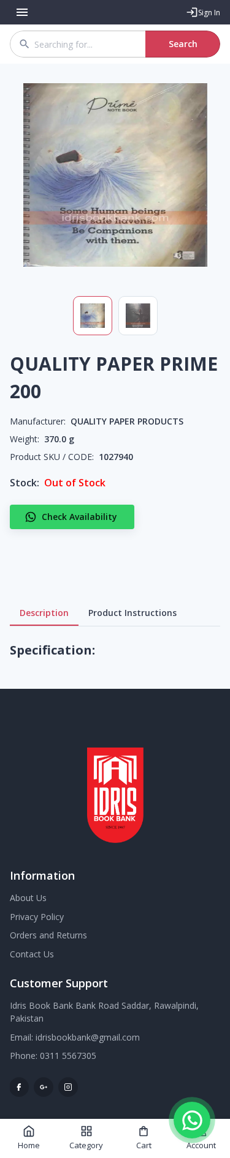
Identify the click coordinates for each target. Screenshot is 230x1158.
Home (29, 1145)
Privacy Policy (37, 916)
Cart (143, 1145)
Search (183, 44)
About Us (28, 898)
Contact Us (32, 954)
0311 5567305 (68, 1055)
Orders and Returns (48, 935)
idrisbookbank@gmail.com (88, 1037)
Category (86, 1145)
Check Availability (79, 516)
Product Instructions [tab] (132, 612)
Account (201, 1145)
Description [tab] (44, 612)
